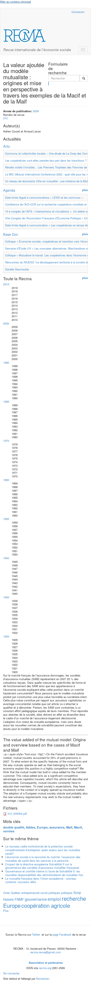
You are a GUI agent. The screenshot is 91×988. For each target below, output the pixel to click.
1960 (6, 480)
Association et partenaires (46, 963)
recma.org (45, 968)
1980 (6, 401)
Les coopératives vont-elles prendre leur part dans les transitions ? (46, 160)
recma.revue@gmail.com (45, 952)
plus (85, 190)
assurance (57, 827)
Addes (30, 827)
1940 (6, 558)
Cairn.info (50, 12)
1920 (6, 636)
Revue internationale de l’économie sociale (37, 49)
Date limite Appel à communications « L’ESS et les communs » (44, 197)
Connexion (78, 12)
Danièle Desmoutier (17, 269)
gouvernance (36, 899)
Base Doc (10, 234)
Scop (77, 892)
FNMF (19, 899)
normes (8, 831)
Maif (69, 827)
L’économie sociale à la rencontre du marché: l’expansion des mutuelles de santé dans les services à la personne (42, 859)
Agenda (9, 190)
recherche (74, 898)
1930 (6, 597)
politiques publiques (60, 893)
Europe (42, 827)
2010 (6, 284)
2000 (6, 323)
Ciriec (6, 893)
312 (5, 118)
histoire (8, 899)
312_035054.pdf (17, 813)
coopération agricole (45, 905)
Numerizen (42, 979)
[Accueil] (24, 35)
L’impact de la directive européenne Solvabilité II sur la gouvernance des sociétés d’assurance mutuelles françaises (42, 866)
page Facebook (61, 934)
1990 (6, 362)
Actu (6, 146)
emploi (54, 899)
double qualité (13, 827)
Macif (78, 827)
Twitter (36, 934)
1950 (6, 519)
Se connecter (11, 973)
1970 (6, 441)
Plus (6, 911)
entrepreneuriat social (34, 893)
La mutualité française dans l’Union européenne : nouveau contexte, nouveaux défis (40, 880)
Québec (16, 893)
